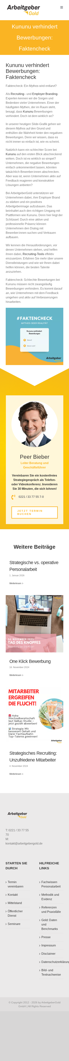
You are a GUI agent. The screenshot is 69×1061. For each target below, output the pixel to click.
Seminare (14, 923)
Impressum (48, 945)
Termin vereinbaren (15, 884)
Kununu (28, 111)
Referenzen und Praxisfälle (51, 909)
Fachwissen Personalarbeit (51, 884)
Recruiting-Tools (33, 254)
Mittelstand (15, 903)
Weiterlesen (15, 583)
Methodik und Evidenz (50, 897)
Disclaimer (48, 953)
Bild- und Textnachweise (51, 972)
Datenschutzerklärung (51, 961)
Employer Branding (44, 93)
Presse (46, 937)
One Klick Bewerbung (30, 661)
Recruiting (17, 93)
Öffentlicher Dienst (15, 913)
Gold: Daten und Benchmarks (49, 924)
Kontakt (13, 894)
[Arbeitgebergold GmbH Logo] (24, 5)
